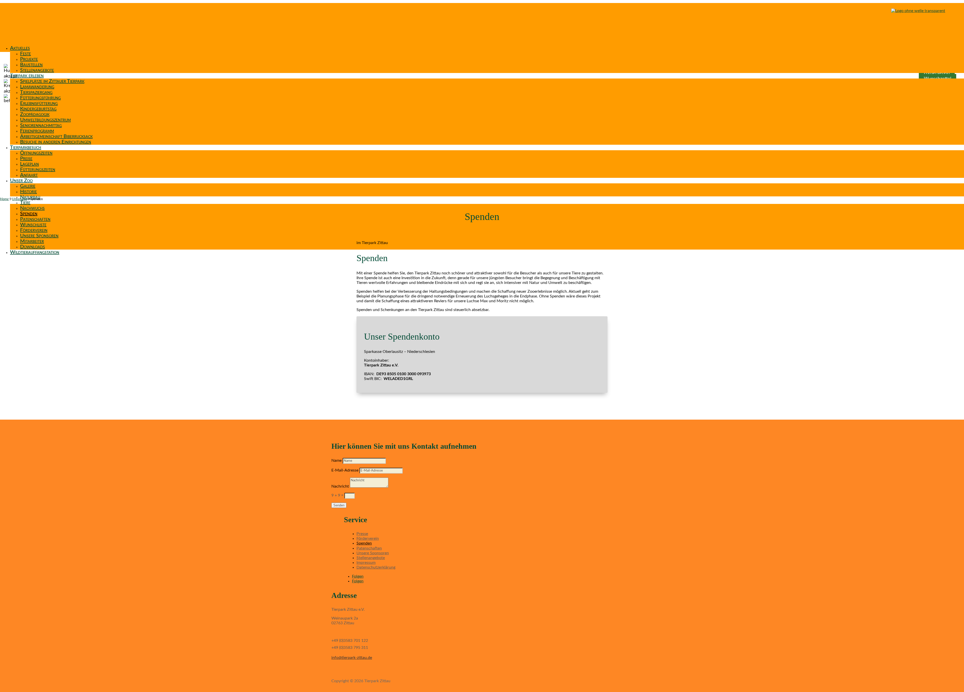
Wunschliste (33, 224)
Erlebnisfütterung (39, 103)
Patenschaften (35, 219)
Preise (26, 158)
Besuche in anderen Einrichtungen (55, 141)
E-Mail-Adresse (344, 470)
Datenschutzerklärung (375, 567)
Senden (338, 505)
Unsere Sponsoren (39, 235)
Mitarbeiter (32, 241)
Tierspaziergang (36, 92)
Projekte (29, 59)
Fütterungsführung (40, 97)
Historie (28, 191)
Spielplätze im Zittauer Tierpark (52, 81)
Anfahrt (29, 175)
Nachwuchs (32, 208)
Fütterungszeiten (37, 169)
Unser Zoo (21, 180)
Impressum (366, 563)
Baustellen (31, 64)
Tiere (25, 202)
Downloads (32, 246)
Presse (362, 534)
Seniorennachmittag (41, 125)
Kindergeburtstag (38, 108)
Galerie (27, 186)
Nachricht (340, 486)
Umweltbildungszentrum (45, 119)
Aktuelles (20, 48)
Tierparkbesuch (25, 147)
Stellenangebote (37, 70)
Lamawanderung (37, 86)
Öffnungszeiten (36, 153)
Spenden (28, 213)
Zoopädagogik (34, 114)
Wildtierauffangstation (34, 252)
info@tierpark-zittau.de (351, 658)
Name (336, 460)
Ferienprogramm (37, 130)
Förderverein (33, 230)
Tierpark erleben (27, 75)
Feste (25, 53)
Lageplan (29, 164)
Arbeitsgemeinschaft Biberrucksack (56, 136)
